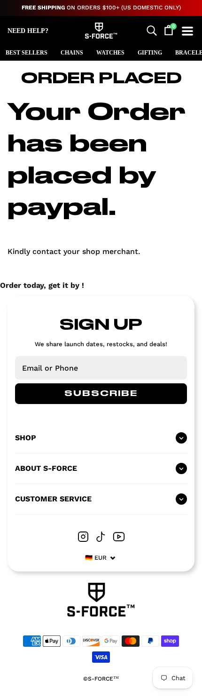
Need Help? (28, 30)
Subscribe (101, 393)
